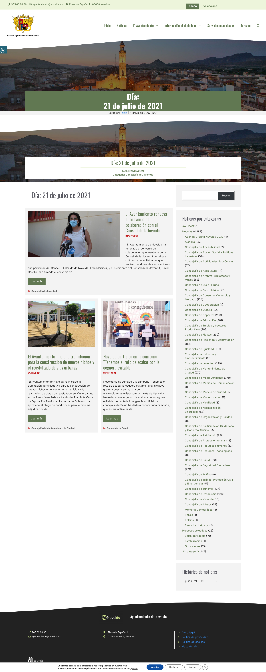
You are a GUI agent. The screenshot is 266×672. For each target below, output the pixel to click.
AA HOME (188, 226)
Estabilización (193, 541)
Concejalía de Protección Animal (205, 440)
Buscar (226, 195)
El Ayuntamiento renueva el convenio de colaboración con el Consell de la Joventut (146, 222)
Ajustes (192, 667)
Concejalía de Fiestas (198, 334)
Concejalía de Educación (200, 320)
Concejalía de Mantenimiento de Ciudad (53, 428)
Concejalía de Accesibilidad (202, 247)
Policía (189, 514)
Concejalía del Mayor (198, 504)
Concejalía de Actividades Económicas (209, 261)
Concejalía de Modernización (203, 397)
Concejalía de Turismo (199, 488)
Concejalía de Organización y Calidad (208, 417)
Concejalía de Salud (117, 428)
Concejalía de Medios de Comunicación (209, 383)
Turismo (246, 25)
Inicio (107, 25)
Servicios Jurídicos (197, 525)
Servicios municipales (220, 25)
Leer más (36, 281)
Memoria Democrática (199, 509)
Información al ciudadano (181, 25)
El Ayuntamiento (143, 25)
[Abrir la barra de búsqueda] (258, 25)
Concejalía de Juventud (139, 174)
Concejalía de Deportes (199, 315)
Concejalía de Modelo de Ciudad (205, 392)
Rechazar (174, 667)
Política (189, 520)
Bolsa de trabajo (195, 535)
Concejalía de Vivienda (199, 499)
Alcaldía (190, 241)
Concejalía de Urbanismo (200, 494)
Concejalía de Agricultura (201, 270)
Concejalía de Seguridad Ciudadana (207, 465)
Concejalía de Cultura (198, 309)
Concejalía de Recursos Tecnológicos (208, 451)
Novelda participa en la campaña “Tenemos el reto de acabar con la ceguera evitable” (131, 362)
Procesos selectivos (194, 530)
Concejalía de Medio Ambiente (204, 377)
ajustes (134, 668)
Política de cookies (193, 641)
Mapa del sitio (190, 646)
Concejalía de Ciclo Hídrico (202, 285)
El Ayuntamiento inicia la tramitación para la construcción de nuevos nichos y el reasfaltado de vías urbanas (61, 362)
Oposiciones (192, 546)
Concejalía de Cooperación (202, 304)
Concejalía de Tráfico (198, 474)
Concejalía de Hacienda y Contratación (209, 339)
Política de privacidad (195, 637)
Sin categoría (190, 551)
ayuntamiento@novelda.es (48, 4)
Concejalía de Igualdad (199, 349)
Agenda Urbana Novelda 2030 (204, 236)
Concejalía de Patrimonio (200, 435)
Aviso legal (188, 632)
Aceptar (155, 667)
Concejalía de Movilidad (200, 402)
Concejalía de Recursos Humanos (206, 445)
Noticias (122, 25)
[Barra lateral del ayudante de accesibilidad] (3, 49)
